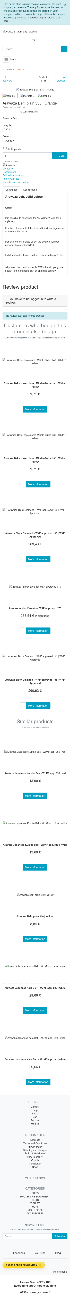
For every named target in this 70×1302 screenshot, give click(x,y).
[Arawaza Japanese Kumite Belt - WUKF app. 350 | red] (35, 751)
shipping (62, 1271)
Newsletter (35, 1163)
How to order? (35, 1156)
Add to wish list (11, 178)
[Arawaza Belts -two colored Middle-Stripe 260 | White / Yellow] (35, 436)
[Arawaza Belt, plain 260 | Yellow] (35, 894)
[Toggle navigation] (6, 59)
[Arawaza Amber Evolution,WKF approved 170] (35, 586)
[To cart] (23, 484)
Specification (30, 189)
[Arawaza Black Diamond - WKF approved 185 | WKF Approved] (35, 658)
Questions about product (16, 182)
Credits (35, 1160)
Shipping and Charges (35, 1150)
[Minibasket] (43, 39)
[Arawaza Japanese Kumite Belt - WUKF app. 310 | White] (35, 823)
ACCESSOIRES (35, 1213)
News (35, 1167)
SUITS (35, 1193)
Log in (34, 39)
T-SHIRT (35, 1203)
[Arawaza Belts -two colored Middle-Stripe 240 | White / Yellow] (35, 361)
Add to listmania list (13, 175)
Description (11, 189)
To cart (60, 155)
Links (35, 1113)
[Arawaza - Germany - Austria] (35, 31)
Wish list (35, 1123)
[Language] (26, 39)
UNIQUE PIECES (35, 1210)
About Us (35, 1139)
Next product (62, 78)
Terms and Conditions (35, 1143)
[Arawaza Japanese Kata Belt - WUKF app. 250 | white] (35, 1038)
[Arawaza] (9, 164)
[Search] (64, 49)
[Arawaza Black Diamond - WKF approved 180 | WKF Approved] (35, 511)
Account (35, 1120)
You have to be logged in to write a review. (31, 300)
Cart (35, 1116)
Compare (8, 168)
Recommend (9, 172)
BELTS (35, 1200)
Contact (35, 1106)
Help (35, 1110)
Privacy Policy (35, 1146)
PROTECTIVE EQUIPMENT (35, 1196)
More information (35, 409)
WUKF (35, 1206)
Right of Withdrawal (35, 1153)
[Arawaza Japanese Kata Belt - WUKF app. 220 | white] (35, 966)
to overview (7, 78)
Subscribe (60, 1236)
